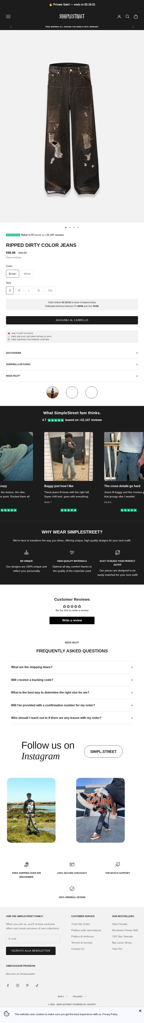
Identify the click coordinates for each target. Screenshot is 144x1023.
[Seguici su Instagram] (18, 985)
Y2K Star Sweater (122, 936)
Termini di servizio (81, 942)
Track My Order (80, 924)
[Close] (140, 1011)
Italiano (77, 996)
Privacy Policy (110, 1014)
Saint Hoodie (119, 924)
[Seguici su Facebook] (8, 985)
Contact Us (77, 948)
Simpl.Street (103, 751)
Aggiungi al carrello (72, 320)
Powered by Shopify (84, 1004)
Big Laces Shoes (122, 942)
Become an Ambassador (20, 973)
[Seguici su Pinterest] (27, 985)
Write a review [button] (72, 620)
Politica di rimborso (82, 936)
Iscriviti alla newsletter (30, 950)
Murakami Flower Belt (125, 930)
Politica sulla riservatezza (86, 930)
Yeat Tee (117, 948)
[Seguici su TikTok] (37, 985)
